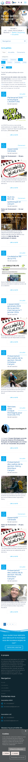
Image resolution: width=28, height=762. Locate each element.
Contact (3, 693)
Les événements (5, 690)
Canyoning (13, 59)
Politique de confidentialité (16, 749)
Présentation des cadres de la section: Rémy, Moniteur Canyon (14, 466)
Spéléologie (4, 59)
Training (10, 62)
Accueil (13, 28)
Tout (3, 52)
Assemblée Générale (12, 150)
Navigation (6, 41)
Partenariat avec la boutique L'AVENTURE (15, 99)
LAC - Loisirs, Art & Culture (13, 30)
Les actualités (4, 688)
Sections (6, 32)
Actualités (11, 52)
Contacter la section (14, 647)
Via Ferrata (17, 62)
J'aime (9, 67)
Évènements (21, 52)
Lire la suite (14, 135)
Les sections (4, 685)
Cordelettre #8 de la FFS (14, 257)
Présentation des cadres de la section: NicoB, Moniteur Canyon (14, 574)
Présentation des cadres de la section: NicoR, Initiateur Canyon (14, 360)
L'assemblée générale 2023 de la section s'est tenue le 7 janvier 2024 (14, 308)
